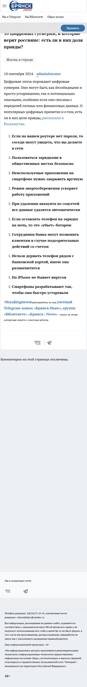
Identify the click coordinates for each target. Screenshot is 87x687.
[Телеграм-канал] (26, 591)
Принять (73, 28)
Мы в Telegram (11, 17)
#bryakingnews (17, 302)
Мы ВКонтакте (34, 17)
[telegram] (51, 343)
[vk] (37, 343)
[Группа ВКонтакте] (8, 591)
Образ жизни (55, 17)
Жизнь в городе (19, 59)
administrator (48, 73)
